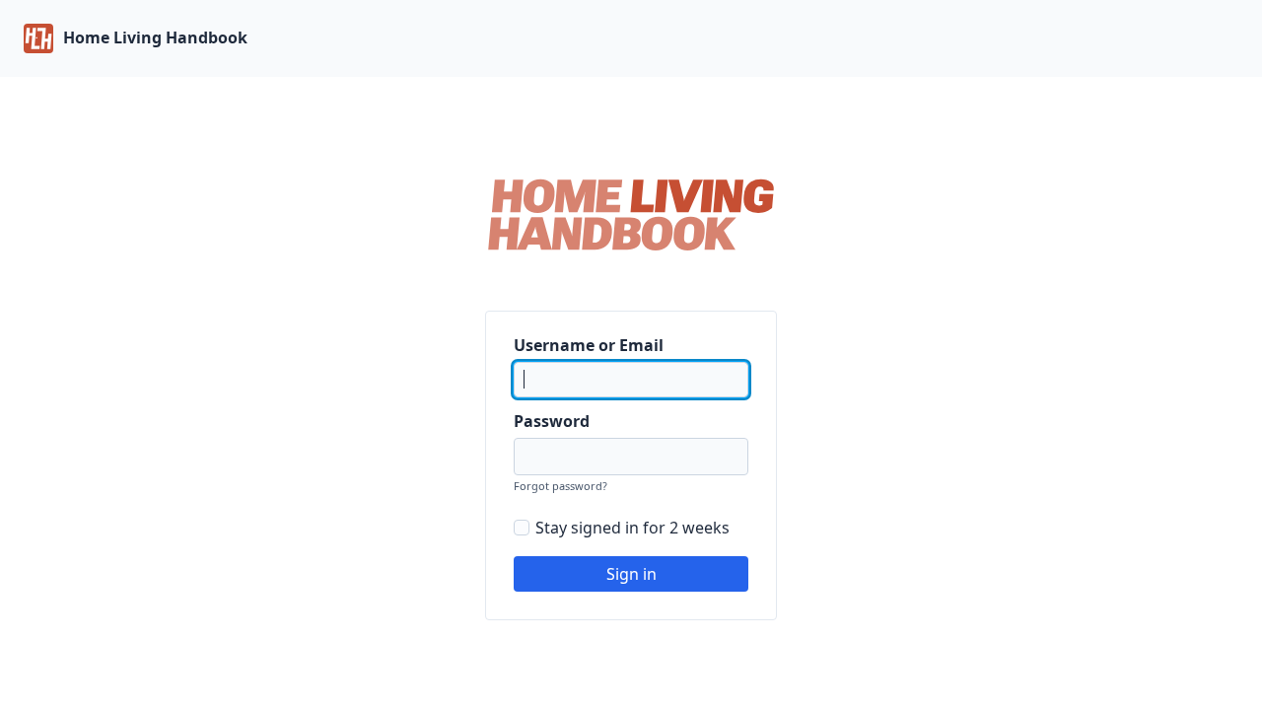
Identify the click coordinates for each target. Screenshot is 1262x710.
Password (552, 421)
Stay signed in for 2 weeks (632, 527)
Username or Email (589, 345)
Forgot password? (560, 485)
